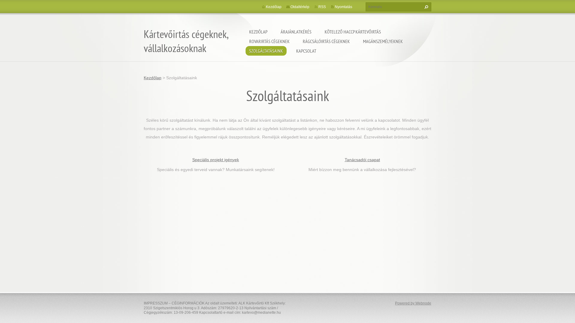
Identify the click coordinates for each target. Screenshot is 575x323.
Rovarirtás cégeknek (269, 41)
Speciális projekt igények (215, 159)
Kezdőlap (258, 32)
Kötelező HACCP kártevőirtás (353, 32)
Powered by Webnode (413, 303)
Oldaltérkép (299, 7)
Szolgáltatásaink (266, 51)
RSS (322, 7)
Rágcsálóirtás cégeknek (326, 41)
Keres (425, 6)
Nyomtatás (343, 7)
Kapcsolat (306, 51)
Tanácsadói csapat (362, 159)
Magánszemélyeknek (383, 41)
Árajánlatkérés (296, 32)
